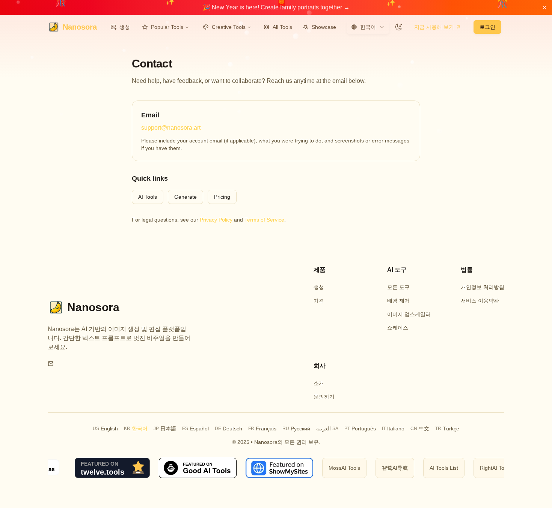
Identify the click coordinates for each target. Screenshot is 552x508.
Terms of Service (264, 220)
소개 (319, 383)
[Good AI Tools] (191, 468)
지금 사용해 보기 (434, 27)
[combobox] (368, 27)
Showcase (324, 27)
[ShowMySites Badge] (273, 468)
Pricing (222, 197)
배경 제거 (398, 301)
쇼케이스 (397, 328)
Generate (185, 197)
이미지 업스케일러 (409, 314)
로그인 (487, 27)
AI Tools (147, 197)
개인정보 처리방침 (482, 287)
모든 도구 (398, 287)
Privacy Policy (216, 220)
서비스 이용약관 (480, 301)
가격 (319, 301)
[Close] (544, 7)
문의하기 (324, 397)
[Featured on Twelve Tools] (105, 468)
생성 (124, 27)
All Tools (282, 27)
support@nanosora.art (171, 127)
